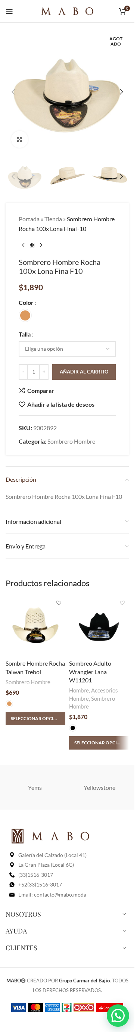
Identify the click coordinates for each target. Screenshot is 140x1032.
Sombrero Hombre (71, 441)
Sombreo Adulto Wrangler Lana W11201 (90, 672)
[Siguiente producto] (41, 245)
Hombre (79, 690)
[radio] (25, 315)
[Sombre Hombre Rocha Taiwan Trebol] (35, 626)
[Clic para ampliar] (19, 139)
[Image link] (50, 835)
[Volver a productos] (32, 245)
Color (26, 302)
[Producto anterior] (23, 245)
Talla (25, 334)
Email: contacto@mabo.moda (52, 894)
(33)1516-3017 (35, 875)
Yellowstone (99, 787)
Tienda (53, 218)
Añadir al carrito (84, 372)
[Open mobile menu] (9, 11)
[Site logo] (67, 10)
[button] (13, 91)
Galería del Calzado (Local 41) (52, 855)
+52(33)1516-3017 (40, 884)
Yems (35, 787)
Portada (29, 218)
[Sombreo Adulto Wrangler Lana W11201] (99, 626)
